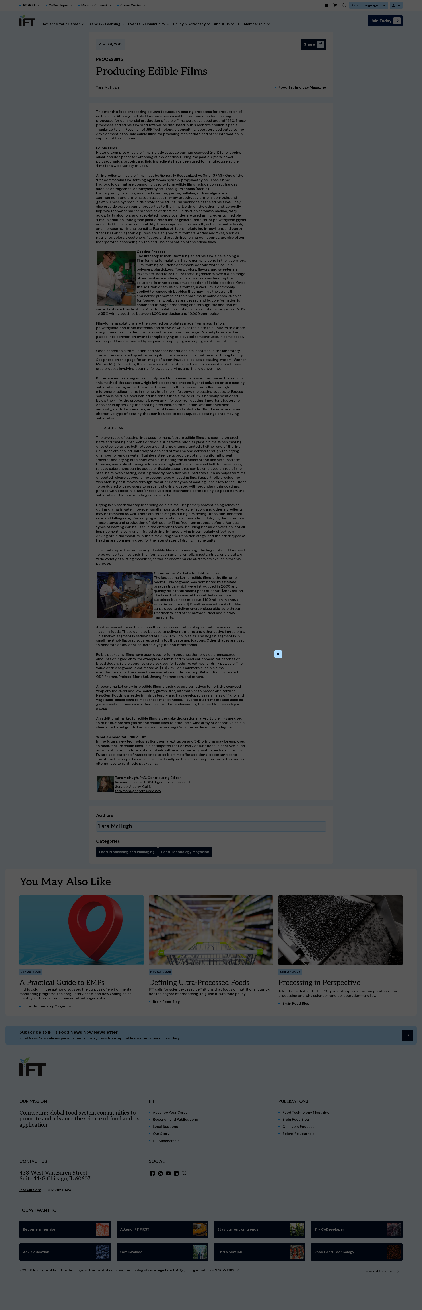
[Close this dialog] (278, 654)
